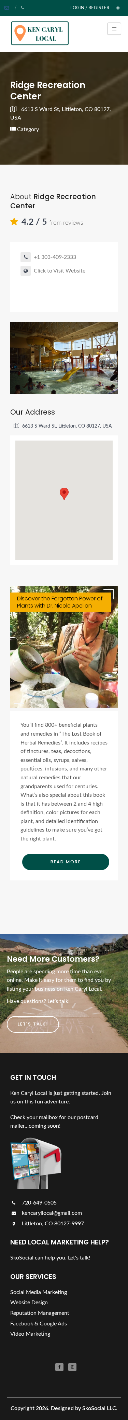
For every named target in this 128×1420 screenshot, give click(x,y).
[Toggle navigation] (114, 29)
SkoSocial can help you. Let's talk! (50, 1258)
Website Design (29, 1302)
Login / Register (89, 8)
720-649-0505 (38, 1203)
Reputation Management (39, 1313)
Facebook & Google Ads (38, 1323)
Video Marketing (30, 1334)
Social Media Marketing (38, 1292)
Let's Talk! (33, 1024)
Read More (66, 862)
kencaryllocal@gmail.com (51, 1213)
